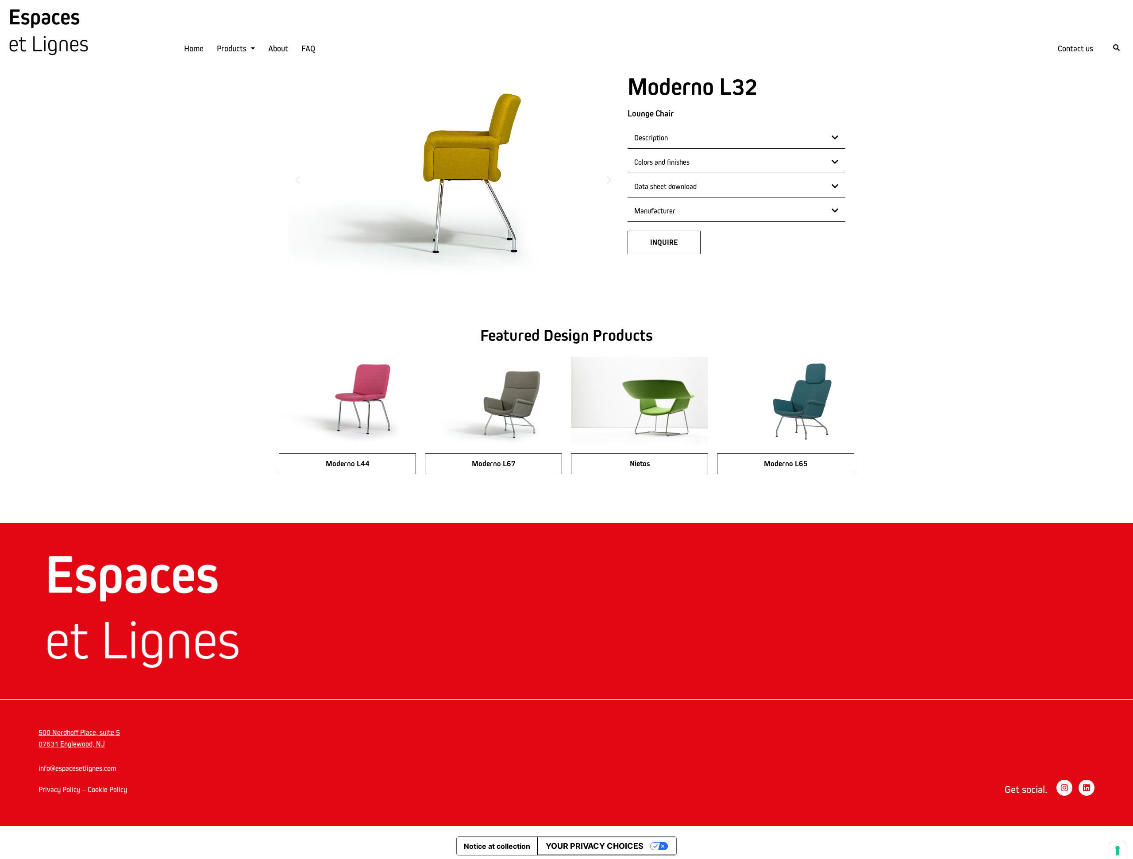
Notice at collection (497, 846)
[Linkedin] (1086, 788)
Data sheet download (665, 186)
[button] (297, 180)
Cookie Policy (107, 789)
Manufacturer (654, 210)
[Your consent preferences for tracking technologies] (1117, 850)
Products (232, 48)
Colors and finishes (662, 162)
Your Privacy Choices (595, 846)
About (278, 48)
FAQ (308, 48)
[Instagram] (1064, 788)
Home (194, 48)
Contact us (1075, 48)
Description (651, 137)
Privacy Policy (59, 789)
